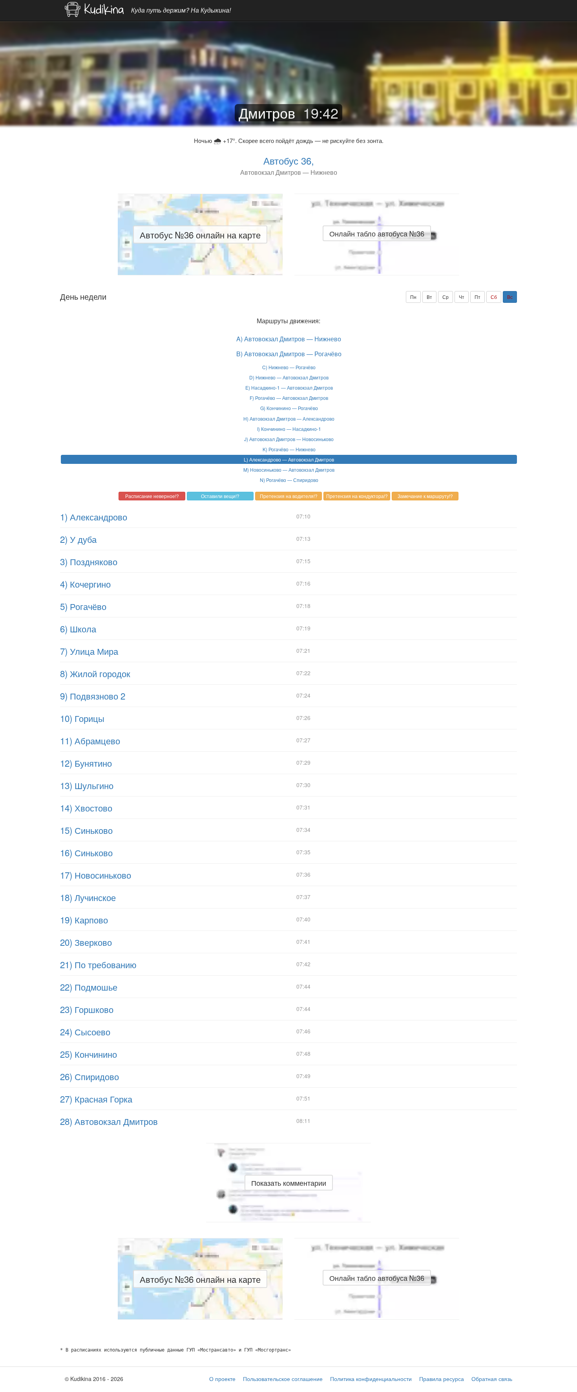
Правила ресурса (441, 1379)
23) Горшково (86, 1009)
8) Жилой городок (95, 673)
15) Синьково (86, 830)
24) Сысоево (85, 1031)
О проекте (222, 1379)
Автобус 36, (288, 160)
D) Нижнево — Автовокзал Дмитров (289, 377)
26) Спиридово (89, 1076)
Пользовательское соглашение (283, 1379)
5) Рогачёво (83, 606)
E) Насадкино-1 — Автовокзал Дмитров (289, 387)
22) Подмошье (88, 986)
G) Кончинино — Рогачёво (289, 408)
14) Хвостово (86, 807)
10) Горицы (82, 718)
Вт (429, 296)
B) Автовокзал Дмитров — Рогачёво (288, 353)
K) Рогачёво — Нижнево (289, 449)
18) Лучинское (88, 897)
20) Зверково (86, 942)
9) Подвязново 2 (92, 695)
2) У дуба (78, 539)
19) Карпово (84, 919)
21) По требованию (98, 964)
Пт (477, 296)
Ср (445, 296)
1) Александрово (93, 516)
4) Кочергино (85, 583)
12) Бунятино (86, 762)
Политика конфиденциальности (371, 1379)
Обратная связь (491, 1379)
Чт (461, 296)
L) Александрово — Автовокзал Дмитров (289, 459)
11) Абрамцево (90, 740)
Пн (413, 296)
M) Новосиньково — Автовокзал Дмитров (288, 469)
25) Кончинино (88, 1054)
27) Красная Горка (96, 1098)
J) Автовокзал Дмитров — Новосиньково (289, 439)
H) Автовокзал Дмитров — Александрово (288, 418)
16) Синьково (86, 852)
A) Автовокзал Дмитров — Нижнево (288, 338)
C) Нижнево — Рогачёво (289, 367)
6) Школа (78, 628)
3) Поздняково (88, 561)
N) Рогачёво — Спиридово (289, 479)
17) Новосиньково (95, 874)
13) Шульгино (86, 785)
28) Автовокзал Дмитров (109, 1121)
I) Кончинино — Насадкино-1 (289, 428)
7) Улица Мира (89, 651)
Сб (494, 296)
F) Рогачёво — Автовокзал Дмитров (289, 397)
